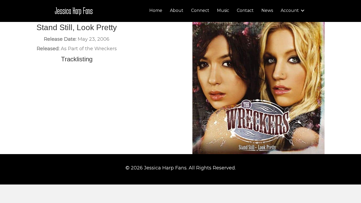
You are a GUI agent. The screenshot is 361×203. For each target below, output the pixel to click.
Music (223, 10)
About (176, 10)
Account (290, 10)
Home (155, 10)
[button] (302, 10)
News (267, 10)
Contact (245, 10)
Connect (200, 10)
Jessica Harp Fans (74, 11)
